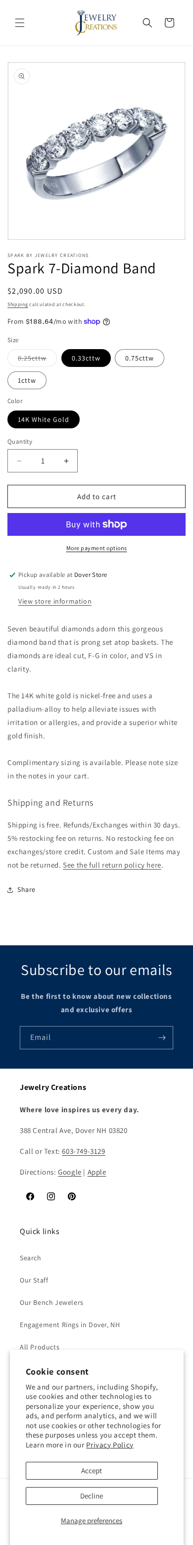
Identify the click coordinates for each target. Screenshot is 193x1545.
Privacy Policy (109, 1444)
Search (31, 1257)
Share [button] (26, 889)
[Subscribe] (162, 1037)
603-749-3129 (83, 1151)
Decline (91, 1495)
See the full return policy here (112, 865)
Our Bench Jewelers (52, 1302)
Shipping (17, 304)
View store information (55, 601)
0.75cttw (139, 358)
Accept (91, 1470)
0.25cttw (37, 360)
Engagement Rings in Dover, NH (70, 1324)
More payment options (96, 548)
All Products (39, 1346)
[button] (20, 23)
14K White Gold (43, 419)
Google (70, 1172)
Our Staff (34, 1280)
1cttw (27, 380)
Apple (97, 1172)
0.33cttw (86, 358)
